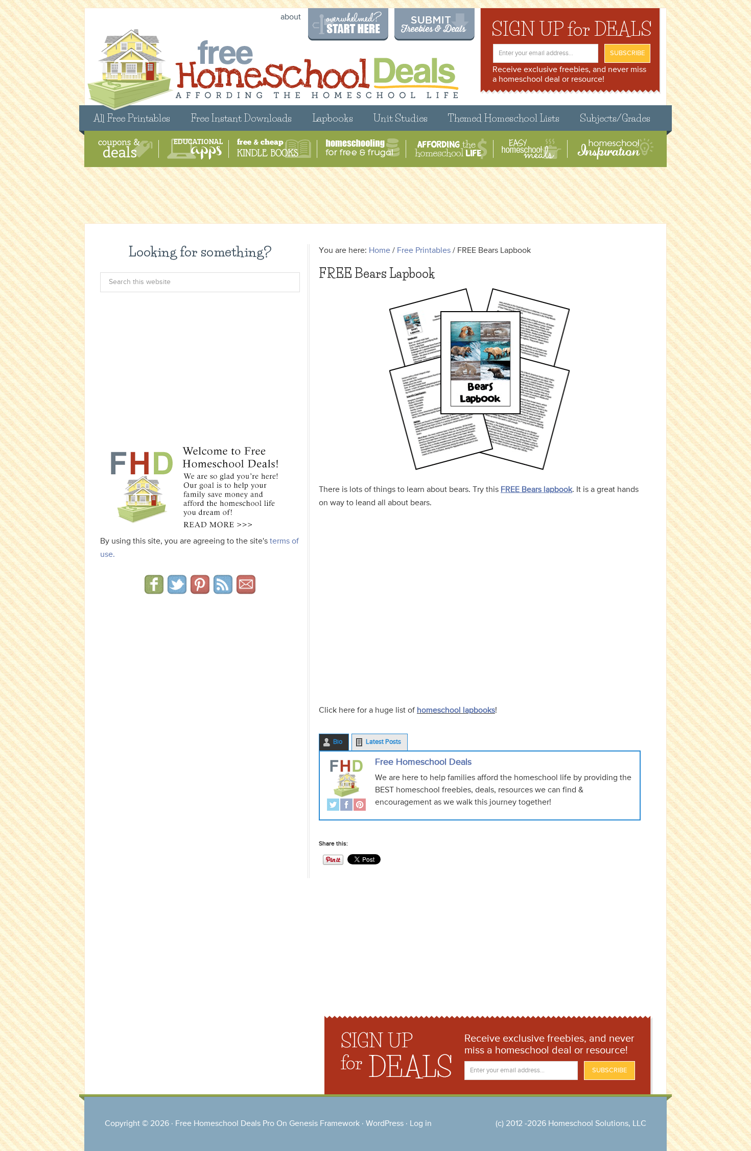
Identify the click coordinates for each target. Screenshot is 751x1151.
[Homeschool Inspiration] (614, 148)
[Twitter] (333, 805)
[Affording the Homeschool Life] (450, 148)
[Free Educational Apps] (195, 148)
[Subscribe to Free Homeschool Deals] (223, 590)
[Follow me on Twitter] (177, 590)
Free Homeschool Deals (423, 762)
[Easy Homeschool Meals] (531, 148)
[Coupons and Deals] (125, 148)
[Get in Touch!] (246, 590)
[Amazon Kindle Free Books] (274, 148)
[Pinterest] (360, 805)
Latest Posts (383, 742)
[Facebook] (346, 805)
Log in (421, 1124)
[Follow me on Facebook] (154, 590)
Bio (337, 742)
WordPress (385, 1124)
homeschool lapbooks (456, 711)
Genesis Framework (324, 1124)
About (290, 17)
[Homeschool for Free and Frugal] (362, 148)
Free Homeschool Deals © (272, 64)
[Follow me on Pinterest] (200, 590)
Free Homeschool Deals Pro (224, 1124)
